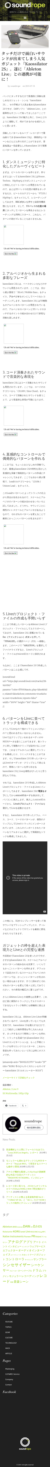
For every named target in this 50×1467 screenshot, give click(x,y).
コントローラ (15, 1259)
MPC (44, 1232)
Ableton (7, 1226)
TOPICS (8, 1327)
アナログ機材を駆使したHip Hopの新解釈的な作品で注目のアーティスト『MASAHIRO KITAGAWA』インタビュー (26, 1174)
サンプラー (40, 1259)
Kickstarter (8, 1231)
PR (33, 1236)
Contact (8, 1384)
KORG (16, 1231)
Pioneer (27, 1236)
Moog (40, 1232)
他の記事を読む (34, 1127)
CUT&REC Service (12, 1374)
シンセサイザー (17, 1264)
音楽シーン (21, 1281)
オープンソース (16, 1255)
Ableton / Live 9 (10, 1089)
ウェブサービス (37, 1246)
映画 (11, 1282)
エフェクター (10, 1250)
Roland (38, 1236)
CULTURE (9, 1337)
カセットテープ (29, 1254)
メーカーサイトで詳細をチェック (19, 1077)
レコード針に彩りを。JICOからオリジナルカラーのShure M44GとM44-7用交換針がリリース (26, 1189)
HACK (7, 1348)
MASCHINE (34, 1232)
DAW (26, 1226)
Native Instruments (13, 1236)
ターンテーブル (25, 1271)
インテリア (25, 1247)
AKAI (15, 1226)
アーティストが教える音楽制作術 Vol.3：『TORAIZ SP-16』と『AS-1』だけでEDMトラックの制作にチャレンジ (26, 1200)
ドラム (37, 1270)
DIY (32, 1227)
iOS (39, 1226)
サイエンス (29, 1260)
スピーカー (14, 1271)
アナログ (15, 1241)
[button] (25, 17)
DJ (35, 1226)
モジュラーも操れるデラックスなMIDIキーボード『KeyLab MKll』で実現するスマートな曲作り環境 (26, 1163)
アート (37, 1242)
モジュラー (15, 1276)
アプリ (28, 1242)
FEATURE (9, 1321)
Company (9, 1379)
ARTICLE (8, 1353)
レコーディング (30, 1276)
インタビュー (14, 1246)
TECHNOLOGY (11, 1343)
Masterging (9, 1368)
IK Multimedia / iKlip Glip (16, 1093)
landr (22, 1231)
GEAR (7, 1332)
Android (20, 1227)
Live (28, 1231)
